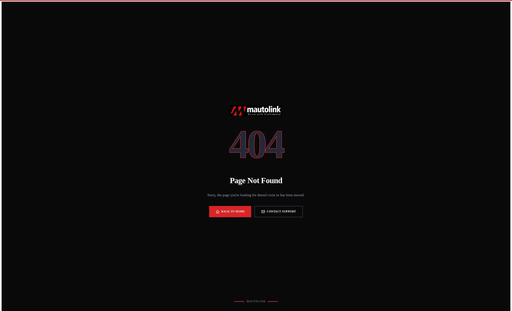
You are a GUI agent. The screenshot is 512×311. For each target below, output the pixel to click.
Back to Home (233, 211)
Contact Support (281, 211)
